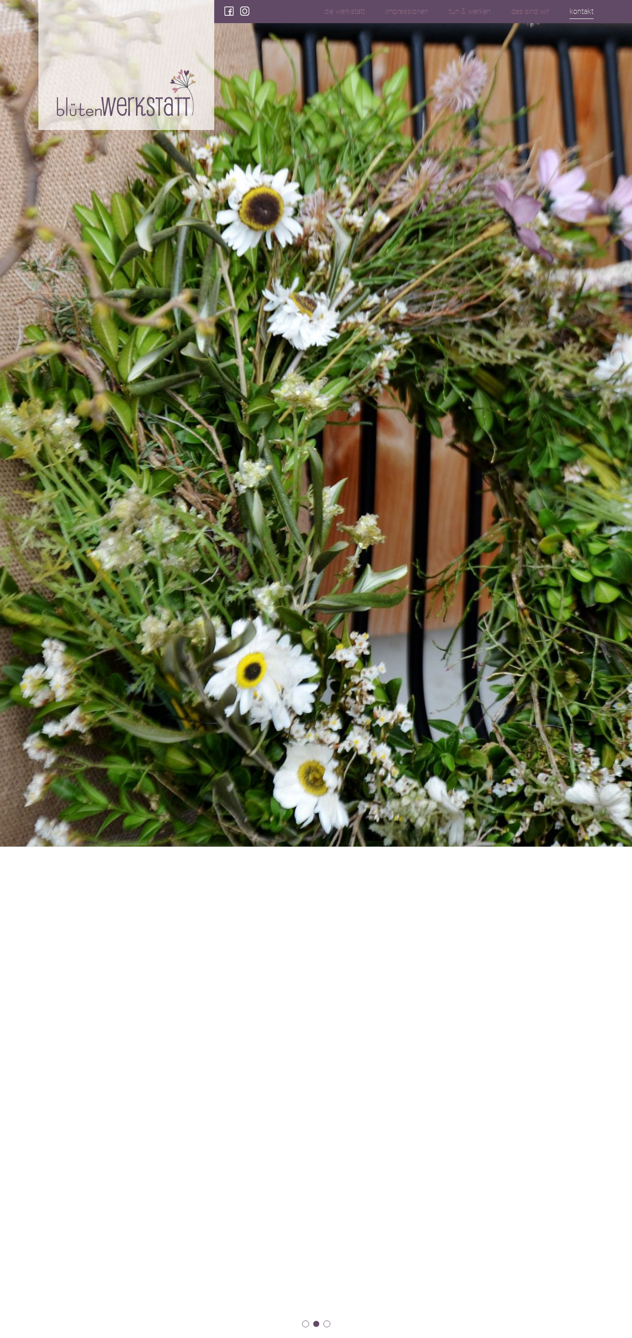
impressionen (406, 11)
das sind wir (530, 11)
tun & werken (470, 11)
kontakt (582, 11)
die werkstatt (344, 11)
